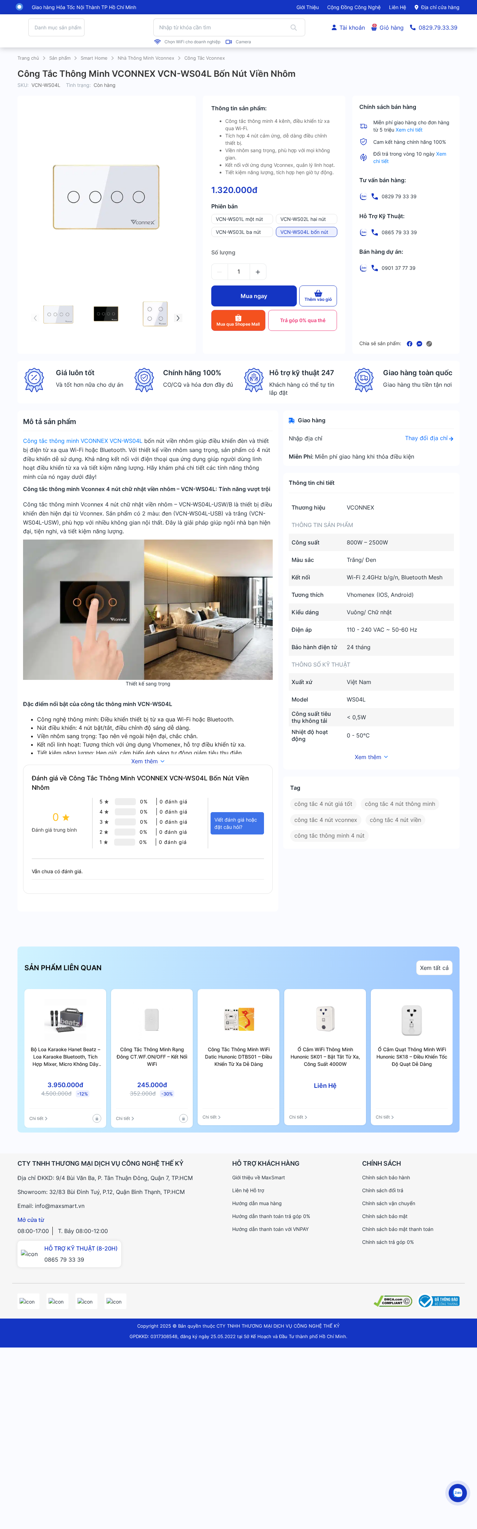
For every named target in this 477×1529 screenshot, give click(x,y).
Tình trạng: (78, 85)
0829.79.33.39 (438, 27)
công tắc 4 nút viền (395, 819)
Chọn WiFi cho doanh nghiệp (192, 42)
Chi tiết (36, 1118)
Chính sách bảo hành (386, 1177)
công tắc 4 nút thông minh (400, 803)
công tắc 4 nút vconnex (325, 819)
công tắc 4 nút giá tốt (323, 803)
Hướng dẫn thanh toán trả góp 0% (271, 1216)
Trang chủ (28, 58)
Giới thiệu (307, 7)
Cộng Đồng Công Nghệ (354, 7)
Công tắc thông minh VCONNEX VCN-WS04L (82, 440)
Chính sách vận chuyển (388, 1203)
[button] (35, 318)
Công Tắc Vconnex (204, 58)
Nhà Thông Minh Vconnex (146, 58)
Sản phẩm (60, 58)
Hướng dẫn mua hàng (257, 1203)
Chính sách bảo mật (385, 1216)
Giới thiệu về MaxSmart (258, 1177)
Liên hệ (397, 7)
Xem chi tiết (409, 130)
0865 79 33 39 (64, 1259)
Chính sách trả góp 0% (388, 1242)
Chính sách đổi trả (382, 1190)
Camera (243, 42)
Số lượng (223, 252)
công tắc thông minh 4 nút (329, 835)
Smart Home (94, 58)
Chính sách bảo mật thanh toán (397, 1229)
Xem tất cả (434, 967)
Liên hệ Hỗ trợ (248, 1190)
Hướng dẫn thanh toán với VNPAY (270, 1229)
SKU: (23, 85)
